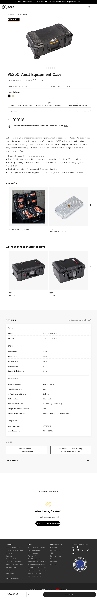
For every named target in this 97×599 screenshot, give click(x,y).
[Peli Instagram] (78, 551)
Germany (63, 589)
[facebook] (15, 119)
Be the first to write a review (48, 523)
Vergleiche (15, 111)
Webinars (53, 562)
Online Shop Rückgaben (37, 567)
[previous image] (20, 42)
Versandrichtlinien (35, 576)
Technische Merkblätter (37, 562)
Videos (52, 553)
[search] (89, 7)
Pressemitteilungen (13, 559)
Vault (19, 14)
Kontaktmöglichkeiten (36, 547)
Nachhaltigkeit (11, 567)
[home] (8, 7)
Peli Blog (53, 564)
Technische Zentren (13, 562)
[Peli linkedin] (78, 547)
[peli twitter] (88, 551)
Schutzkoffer (11, 14)
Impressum (10, 573)
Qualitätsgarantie (35, 559)
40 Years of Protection (14, 564)
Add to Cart (69, 594)
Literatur (53, 559)
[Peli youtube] (73, 547)
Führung (9, 570)
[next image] (78, 42)
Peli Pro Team (55, 556)
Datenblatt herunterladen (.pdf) (81, 320)
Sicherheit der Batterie (36, 564)
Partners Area (33, 556)
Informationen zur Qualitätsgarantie (26, 450)
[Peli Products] (73, 551)
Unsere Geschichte (13, 547)
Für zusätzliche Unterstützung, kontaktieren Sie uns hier (71, 450)
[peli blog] (73, 554)
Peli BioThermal (12, 579)
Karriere (9, 556)
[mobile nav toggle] (94, 6)
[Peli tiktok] (83, 551)
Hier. (66, 125)
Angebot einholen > (84, 111)
